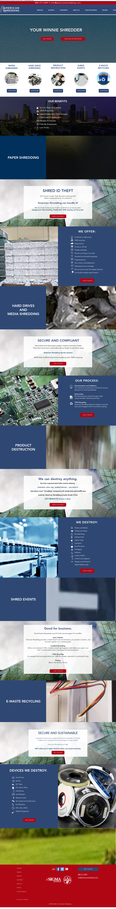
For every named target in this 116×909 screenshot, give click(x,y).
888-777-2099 (41, 3)
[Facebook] (58, 869)
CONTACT (19, 868)
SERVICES (19, 872)
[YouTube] (67, 869)
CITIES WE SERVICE (21, 891)
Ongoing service (80, 260)
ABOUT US (19, 883)
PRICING (19, 887)
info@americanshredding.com (66, 3)
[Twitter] (62, 869)
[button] (47, 39)
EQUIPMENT (20, 880)
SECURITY (19, 876)
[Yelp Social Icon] (53, 869)
